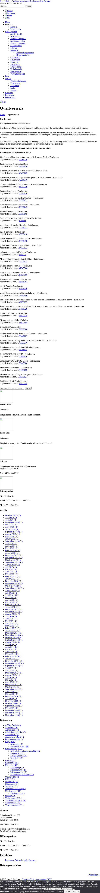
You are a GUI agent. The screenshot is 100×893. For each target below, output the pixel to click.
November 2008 (14, 710)
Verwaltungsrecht (14, 805)
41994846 (23, 295)
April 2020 (11, 527)
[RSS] (7, 18)
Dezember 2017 (13, 555)
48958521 (23, 350)
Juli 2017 (11, 567)
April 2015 (11, 623)
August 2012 (12, 675)
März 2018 (11, 548)
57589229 (23, 159)
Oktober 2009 (13, 703)
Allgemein (12, 730)
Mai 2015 (11, 621)
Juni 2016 (11, 595)
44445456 (23, 193)
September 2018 (14, 541)
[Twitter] (8, 11)
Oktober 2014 (13, 637)
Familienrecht (13, 749)
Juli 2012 (11, 677)
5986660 (22, 220)
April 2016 (11, 600)
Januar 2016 (12, 607)
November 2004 (14, 715)
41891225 (23, 316)
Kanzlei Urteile (19, 746)
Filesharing (17, 793)
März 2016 (11, 602)
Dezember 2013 (14, 661)
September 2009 (14, 706)
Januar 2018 (12, 553)
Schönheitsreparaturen (22, 774)
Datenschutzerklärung (63, 889)
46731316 (23, 343)
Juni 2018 (11, 543)
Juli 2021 (11, 518)
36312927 (23, 377)
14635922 (23, 248)
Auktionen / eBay (14, 737)
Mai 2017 (11, 569)
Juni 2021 (11, 520)
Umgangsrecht (18, 756)
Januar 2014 (12, 659)
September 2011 (13, 689)
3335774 (22, 254)
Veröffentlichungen (15, 800)
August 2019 (12, 534)
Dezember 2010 (13, 696)
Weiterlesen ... (94, 875)
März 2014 (12, 654)
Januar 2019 (12, 539)
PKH (9, 779)
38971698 (23, 322)
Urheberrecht (13, 791)
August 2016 (12, 590)
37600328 (23, 309)
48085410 (23, 234)
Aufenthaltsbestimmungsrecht (25, 751)
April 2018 (11, 546)
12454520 (23, 288)
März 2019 (11, 536)
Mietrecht (11, 765)
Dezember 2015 (13, 609)
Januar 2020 (12, 529)
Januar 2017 (12, 579)
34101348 (23, 383)
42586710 (23, 180)
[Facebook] (10, 13)
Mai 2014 (11, 649)
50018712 (23, 227)
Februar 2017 (12, 576)
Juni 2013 (11, 668)
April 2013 (11, 670)
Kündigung (17, 767)
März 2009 (11, 708)
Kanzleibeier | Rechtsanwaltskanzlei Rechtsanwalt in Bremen (25, 1)
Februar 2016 (13, 605)
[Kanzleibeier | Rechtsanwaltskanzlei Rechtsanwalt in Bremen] (3, 102)
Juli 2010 (11, 699)
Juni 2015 (11, 619)
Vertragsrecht (12, 803)
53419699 (23, 370)
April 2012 (11, 682)
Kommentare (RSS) (44, 879)
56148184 (23, 282)
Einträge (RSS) (28, 879)
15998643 (23, 207)
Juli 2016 (11, 593)
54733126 (23, 187)
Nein (51, 889)
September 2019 (14, 532)
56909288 (23, 329)
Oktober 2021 (13, 515)
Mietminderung (18, 772)
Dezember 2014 (13, 633)
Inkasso (10, 760)
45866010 (23, 356)
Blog (10, 741)
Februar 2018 (12, 550)
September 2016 (14, 588)
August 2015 (12, 614)
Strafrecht (11, 786)
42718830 (23, 166)
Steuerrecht (11, 784)
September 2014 (14, 640)
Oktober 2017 (13, 560)
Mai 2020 (11, 525)
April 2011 (11, 691)
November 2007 (14, 713)
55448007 (23, 336)
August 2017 (12, 565)
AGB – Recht (13, 725)
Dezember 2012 (13, 673)
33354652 (23, 261)
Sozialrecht (11, 781)
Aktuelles (11, 727)
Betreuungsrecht (14, 739)
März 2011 (11, 694)
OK (46, 889)
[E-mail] (8, 15)
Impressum (9, 860)
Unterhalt (16, 758)
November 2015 (14, 612)
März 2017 (11, 574)
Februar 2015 (12, 628)
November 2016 (14, 583)
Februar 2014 (13, 656)
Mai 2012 (11, 680)
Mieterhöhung (18, 770)
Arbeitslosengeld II (15, 732)
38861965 (23, 214)
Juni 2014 (11, 647)
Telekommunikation (15, 788)
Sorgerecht (17, 753)
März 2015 (11, 626)
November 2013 (14, 663)
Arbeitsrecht (12, 734)
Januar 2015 (12, 630)
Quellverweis (30, 860)
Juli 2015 (11, 616)
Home (2, 114)
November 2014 (14, 635)
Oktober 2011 (12, 687)
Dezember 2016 (13, 581)
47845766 (23, 268)
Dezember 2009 (13, 701)
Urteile (10, 796)
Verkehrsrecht (13, 798)
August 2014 (12, 642)
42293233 (23, 302)
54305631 (23, 200)
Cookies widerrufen (72, 892)
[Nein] (74, 889)
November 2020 (14, 522)
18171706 (23, 275)
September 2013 (14, 666)
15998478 (23, 241)
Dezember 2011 (13, 684)
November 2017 (14, 558)
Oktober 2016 (13, 586)
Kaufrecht (11, 763)
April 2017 (11, 572)
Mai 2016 (11, 597)
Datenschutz (20, 860)
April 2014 (11, 652)
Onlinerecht (12, 777)
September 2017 (14, 562)
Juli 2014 (11, 644)
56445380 (23, 363)
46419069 (23, 173)
